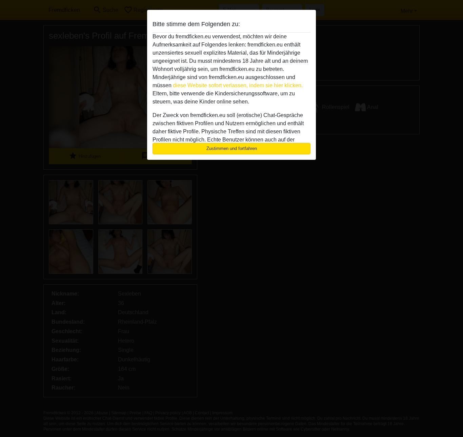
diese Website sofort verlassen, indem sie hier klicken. (238, 85)
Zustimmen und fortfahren (231, 148)
